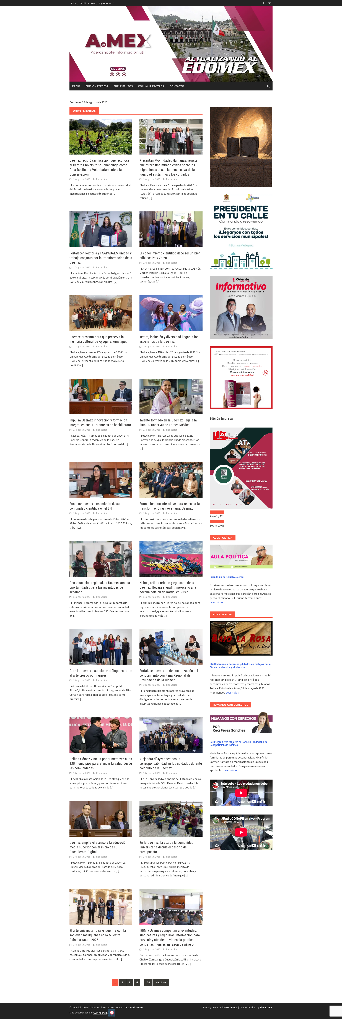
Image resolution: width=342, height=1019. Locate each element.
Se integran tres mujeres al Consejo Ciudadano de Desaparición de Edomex (239, 743)
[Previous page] (213, 512)
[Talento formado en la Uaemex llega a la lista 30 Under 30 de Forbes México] (170, 396)
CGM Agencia (100, 1012)
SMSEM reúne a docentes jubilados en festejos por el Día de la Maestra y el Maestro (240, 666)
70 (148, 982)
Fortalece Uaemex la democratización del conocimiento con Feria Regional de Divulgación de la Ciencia (168, 675)
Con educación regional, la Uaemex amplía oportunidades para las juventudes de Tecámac (99, 587)
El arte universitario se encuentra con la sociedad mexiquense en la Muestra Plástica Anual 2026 (97, 935)
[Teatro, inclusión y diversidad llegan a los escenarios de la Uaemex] (170, 313)
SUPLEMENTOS (123, 86)
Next (159, 982)
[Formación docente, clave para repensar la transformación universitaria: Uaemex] (170, 479)
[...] (114, 193)
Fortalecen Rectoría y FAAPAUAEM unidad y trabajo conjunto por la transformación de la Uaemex (100, 258)
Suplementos (105, 3)
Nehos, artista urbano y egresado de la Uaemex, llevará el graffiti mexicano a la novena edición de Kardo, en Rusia (167, 587)
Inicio (73, 3)
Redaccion (101, 179)
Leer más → (216, 602)
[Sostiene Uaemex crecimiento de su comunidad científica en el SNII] (100, 479)
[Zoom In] (220, 521)
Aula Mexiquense (134, 1007)
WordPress (231, 1007)
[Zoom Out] (213, 521)
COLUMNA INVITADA (151, 86)
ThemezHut (266, 1007)
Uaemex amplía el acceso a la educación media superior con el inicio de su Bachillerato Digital (98, 847)
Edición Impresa (87, 3)
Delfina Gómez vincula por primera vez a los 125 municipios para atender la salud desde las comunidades (100, 763)
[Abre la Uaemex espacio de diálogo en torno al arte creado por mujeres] (100, 646)
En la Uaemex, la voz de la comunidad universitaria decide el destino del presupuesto (166, 847)
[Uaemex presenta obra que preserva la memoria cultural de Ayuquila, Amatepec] (100, 313)
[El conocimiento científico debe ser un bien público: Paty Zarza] (170, 229)
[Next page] (220, 512)
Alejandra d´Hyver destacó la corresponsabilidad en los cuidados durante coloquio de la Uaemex (170, 763)
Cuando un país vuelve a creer (227, 577)
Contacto (177, 86)
